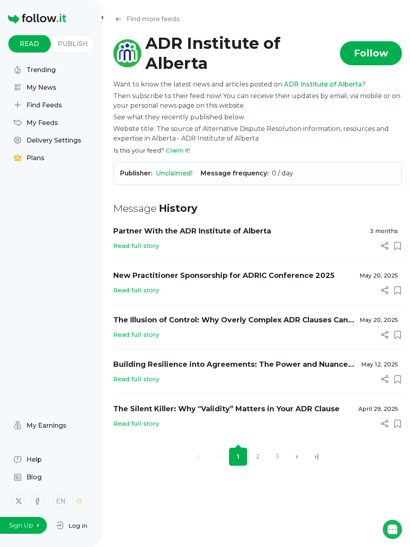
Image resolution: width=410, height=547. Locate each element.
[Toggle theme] (79, 501)
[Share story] (384, 245)
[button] (71, 525)
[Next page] (297, 457)
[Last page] (317, 457)
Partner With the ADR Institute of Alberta (192, 231)
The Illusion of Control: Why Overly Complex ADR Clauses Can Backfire (230, 321)
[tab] (29, 44)
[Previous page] (218, 457)
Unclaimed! (174, 173)
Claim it (177, 150)
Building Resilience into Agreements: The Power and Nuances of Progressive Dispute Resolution (232, 365)
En (61, 501)
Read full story (136, 245)
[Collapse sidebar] (102, 17)
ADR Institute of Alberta (323, 84)
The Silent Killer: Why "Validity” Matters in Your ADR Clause (226, 408)
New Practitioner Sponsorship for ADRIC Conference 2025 (223, 275)
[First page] (199, 457)
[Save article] (397, 245)
